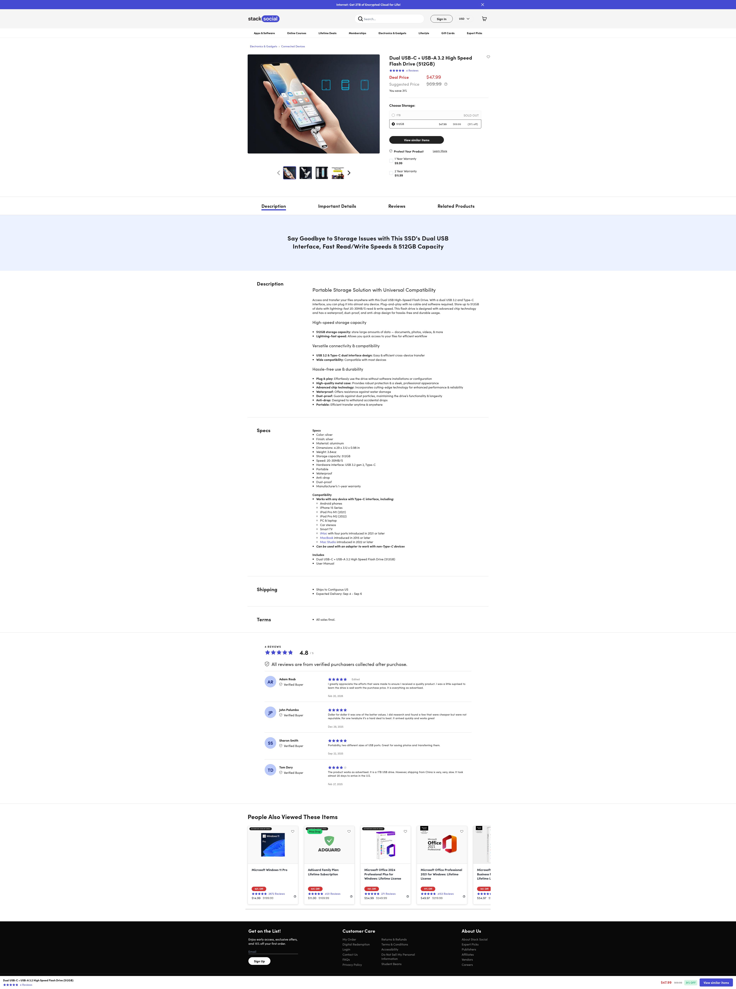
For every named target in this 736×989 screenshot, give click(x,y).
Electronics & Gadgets (392, 33)
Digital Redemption (356, 944)
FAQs (346, 959)
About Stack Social (475, 939)
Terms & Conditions (394, 944)
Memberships (357, 33)
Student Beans (391, 964)
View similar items (416, 140)
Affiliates (468, 954)
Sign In (441, 19)
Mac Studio (328, 542)
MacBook (326, 537)
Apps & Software (264, 33)
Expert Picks (474, 33)
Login (346, 949)
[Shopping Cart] (484, 19)
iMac (323, 533)
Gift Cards (448, 33)
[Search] (360, 19)
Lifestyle (424, 33)
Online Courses (296, 33)
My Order (349, 939)
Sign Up (259, 961)
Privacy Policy (352, 964)
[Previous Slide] (278, 173)
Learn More (440, 151)
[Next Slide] (349, 173)
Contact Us (350, 954)
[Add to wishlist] (488, 56)
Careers (467, 964)
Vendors (467, 959)
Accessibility (389, 949)
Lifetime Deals (328, 33)
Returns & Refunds (394, 939)
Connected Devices (293, 46)
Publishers (469, 949)
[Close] (482, 4)
